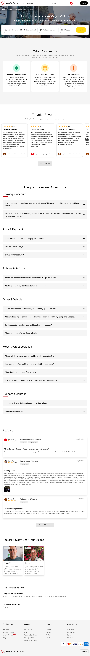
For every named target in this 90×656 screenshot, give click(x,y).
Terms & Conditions (30, 635)
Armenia (10, 9)
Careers (69, 635)
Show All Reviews (45, 525)
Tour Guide (70, 629)
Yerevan (5, 607)
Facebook (49, 632)
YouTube (48, 635)
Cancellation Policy (30, 640)
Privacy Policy (29, 638)
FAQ (25, 632)
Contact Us (28, 629)
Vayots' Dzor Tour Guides (21, 596)
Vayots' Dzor (18, 9)
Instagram (49, 629)
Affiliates (70, 638)
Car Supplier (71, 632)
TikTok (48, 638)
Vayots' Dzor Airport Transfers (42, 596)
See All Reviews (45, 163)
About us (6, 629)
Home (3, 9)
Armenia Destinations (61, 596)
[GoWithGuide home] (9, 3)
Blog (4, 638)
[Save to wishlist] (21, 547)
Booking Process (8, 632)
